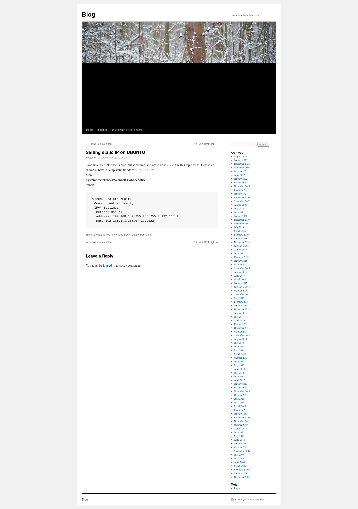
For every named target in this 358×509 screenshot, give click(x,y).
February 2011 (241, 409)
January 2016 (240, 305)
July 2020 (239, 208)
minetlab (102, 130)
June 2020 (239, 212)
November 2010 (242, 421)
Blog (88, 14)
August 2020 (240, 204)
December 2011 (242, 387)
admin (127, 157)
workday (118, 234)
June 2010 (239, 432)
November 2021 (242, 186)
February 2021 (241, 189)
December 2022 (242, 163)
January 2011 (240, 413)
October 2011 (241, 395)
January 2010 (240, 443)
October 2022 (241, 171)
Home (89, 130)
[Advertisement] (179, 95)
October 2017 (241, 264)
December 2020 (242, 197)
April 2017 (239, 275)
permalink (145, 234)
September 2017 (242, 268)
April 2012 (239, 380)
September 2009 (242, 450)
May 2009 (239, 458)
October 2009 (241, 447)
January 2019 (240, 238)
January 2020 (240, 216)
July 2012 (239, 372)
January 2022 (240, 178)
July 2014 (239, 342)
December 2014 (242, 327)
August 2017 (240, 271)
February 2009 (241, 469)
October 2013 (241, 357)
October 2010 (241, 424)
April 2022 (239, 175)
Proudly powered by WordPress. (251, 499)
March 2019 (240, 230)
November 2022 (242, 167)
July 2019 (239, 227)
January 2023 (240, 160)
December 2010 (242, 417)
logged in (109, 265)
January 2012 (240, 383)
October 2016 (241, 290)
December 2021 (242, 182)
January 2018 (240, 260)
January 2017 (240, 283)
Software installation (99, 143)
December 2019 (242, 219)
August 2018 (240, 249)
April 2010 (239, 439)
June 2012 (239, 376)
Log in (237, 488)
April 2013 (239, 368)
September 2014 (242, 335)
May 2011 (239, 402)
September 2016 (242, 294)
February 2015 (241, 324)
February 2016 (241, 301)
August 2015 (240, 312)
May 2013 (239, 365)
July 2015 (239, 316)
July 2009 (239, 454)
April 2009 (239, 462)
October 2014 (241, 331)
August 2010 (240, 428)
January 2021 (240, 193)
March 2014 (240, 353)
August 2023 (240, 156)
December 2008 (242, 477)
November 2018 (242, 245)
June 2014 (239, 346)
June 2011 (239, 398)
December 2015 (242, 309)
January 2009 (240, 473)
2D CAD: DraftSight (206, 143)
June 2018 (239, 253)
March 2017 (240, 279)
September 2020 (242, 201)
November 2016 (242, 286)
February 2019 (241, 234)
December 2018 (242, 242)
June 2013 (239, 361)
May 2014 (239, 350)
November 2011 (242, 391)
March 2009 (240, 465)
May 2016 (239, 298)
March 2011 (240, 406)
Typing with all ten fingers (127, 130)
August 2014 (240, 339)
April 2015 (239, 320)
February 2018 (241, 257)
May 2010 (239, 436)
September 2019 (242, 223)
